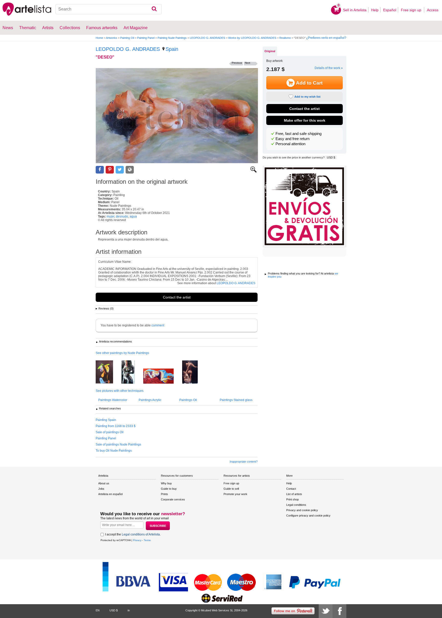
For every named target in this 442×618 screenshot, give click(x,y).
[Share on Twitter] (120, 170)
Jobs (101, 488)
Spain (171, 49)
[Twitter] (326, 611)
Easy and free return (292, 139)
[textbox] (109, 9)
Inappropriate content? (244, 461)
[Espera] (162, 376)
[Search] (154, 9)
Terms (147, 540)
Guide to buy (169, 488)
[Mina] (108, 372)
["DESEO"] (177, 115)
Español (389, 10)
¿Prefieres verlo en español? (326, 38)
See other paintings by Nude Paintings (122, 353)
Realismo (285, 37)
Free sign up (411, 10)
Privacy (137, 540)
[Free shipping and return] (304, 206)
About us (103, 483)
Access (432, 10)
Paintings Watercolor (112, 400)
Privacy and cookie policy (302, 510)
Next (247, 62)
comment (157, 325)
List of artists (294, 494)
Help (375, 10)
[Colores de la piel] (193, 372)
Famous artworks (101, 28)
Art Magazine (136, 28)
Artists (47, 28)
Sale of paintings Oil (110, 432)
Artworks (111, 37)
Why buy (166, 483)
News (8, 28)
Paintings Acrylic (150, 400)
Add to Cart (309, 83)
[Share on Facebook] (100, 170)
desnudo (122, 216)
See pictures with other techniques (119, 391)
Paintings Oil (188, 400)
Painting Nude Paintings (172, 37)
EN (98, 610)
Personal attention (290, 144)
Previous (237, 62)
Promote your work (235, 494)
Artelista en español (110, 494)
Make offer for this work (304, 120)
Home (99, 37)
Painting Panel (145, 37)
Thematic (27, 28)
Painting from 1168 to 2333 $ (116, 426)
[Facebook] (339, 611)
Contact (291, 488)
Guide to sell (231, 488)
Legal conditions (296, 504)
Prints (164, 494)
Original (269, 51)
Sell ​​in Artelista (355, 10)
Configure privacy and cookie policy (308, 515)
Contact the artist (177, 297)
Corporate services (173, 499)
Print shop (292, 499)
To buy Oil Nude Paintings (114, 450)
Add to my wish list (307, 96)
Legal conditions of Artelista (141, 534)
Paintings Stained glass (236, 400)
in (129, 610)
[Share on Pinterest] (110, 170)
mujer (110, 216)
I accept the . (133, 534)
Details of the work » (329, 68)
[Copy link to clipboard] (130, 170)
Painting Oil (127, 37)
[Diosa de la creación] (131, 372)
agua (133, 216)
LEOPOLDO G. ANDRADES (207, 37)
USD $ (331, 157)
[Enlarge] (253, 171)
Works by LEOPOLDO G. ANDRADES (252, 37)
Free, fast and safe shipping (298, 134)
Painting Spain (106, 420)
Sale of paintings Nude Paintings (118, 444)
